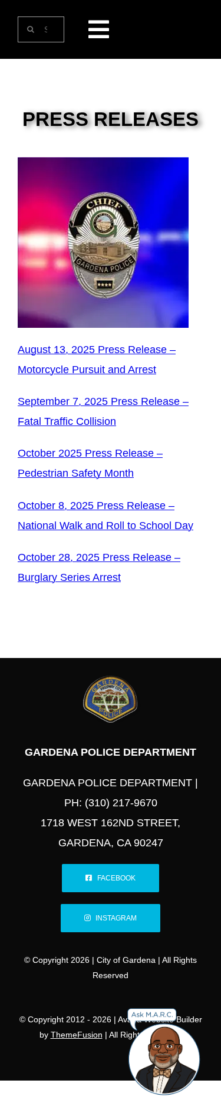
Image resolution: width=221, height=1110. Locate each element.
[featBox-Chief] (103, 162)
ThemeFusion (77, 1034)
